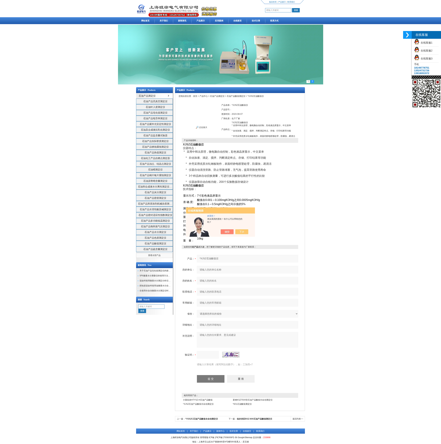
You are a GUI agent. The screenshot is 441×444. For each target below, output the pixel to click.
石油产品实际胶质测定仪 (155, 141)
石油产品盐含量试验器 (155, 135)
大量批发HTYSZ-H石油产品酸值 (198, 400)
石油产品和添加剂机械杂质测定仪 (155, 203)
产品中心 (203, 96)
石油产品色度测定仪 (155, 237)
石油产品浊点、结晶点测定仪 (155, 163)
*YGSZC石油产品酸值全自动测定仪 (201, 419)
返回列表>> (298, 419)
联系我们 (291, 2)
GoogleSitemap (245, 437)
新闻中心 (220, 431)
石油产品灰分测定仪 (155, 192)
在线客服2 (425, 50)
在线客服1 (425, 42)
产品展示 (282, 2)
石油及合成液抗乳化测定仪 (155, 129)
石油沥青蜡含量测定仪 (155, 181)
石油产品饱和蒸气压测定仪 (155, 226)
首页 (195, 96)
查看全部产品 (154, 255)
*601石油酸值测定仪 (242, 404)
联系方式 (274, 20)
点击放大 (202, 127)
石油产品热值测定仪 (155, 152)
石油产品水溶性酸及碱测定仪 (155, 209)
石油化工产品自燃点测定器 (155, 158)
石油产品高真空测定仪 (155, 101)
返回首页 (273, 2)
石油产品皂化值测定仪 (155, 112)
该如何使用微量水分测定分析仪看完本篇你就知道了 (163, 280)
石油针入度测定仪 (155, 107)
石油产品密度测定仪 (155, 198)
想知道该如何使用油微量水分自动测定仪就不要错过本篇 (165, 285)
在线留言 (237, 20)
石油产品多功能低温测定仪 (155, 220)
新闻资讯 (182, 20)
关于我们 (164, 20)
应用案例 (219, 20)
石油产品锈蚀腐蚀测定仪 (155, 146)
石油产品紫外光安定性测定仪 (155, 124)
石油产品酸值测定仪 (155, 243)
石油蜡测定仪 (155, 169)
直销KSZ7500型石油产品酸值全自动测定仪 (253, 400)
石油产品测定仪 (217, 96)
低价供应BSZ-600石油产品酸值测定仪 (254, 419)
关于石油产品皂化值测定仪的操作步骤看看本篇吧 (162, 270)
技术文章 (256, 20)
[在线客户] (407, 35)
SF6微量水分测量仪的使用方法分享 (156, 275)
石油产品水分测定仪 (155, 232)
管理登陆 (204, 437)
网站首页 (145, 20)
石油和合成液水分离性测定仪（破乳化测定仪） (155, 186)
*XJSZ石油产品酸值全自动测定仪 (198, 404)
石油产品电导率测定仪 (155, 118)
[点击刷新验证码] (230, 355)
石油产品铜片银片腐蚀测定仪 (155, 175)
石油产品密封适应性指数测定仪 (155, 215)
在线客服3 (425, 58)
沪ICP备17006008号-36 (226, 437)
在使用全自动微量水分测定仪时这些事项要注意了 (162, 290)
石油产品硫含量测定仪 (155, 249)
